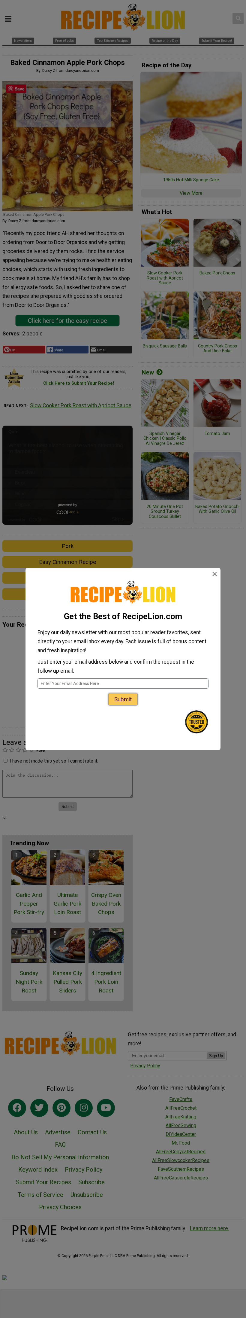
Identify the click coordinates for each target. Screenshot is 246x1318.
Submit (123, 699)
